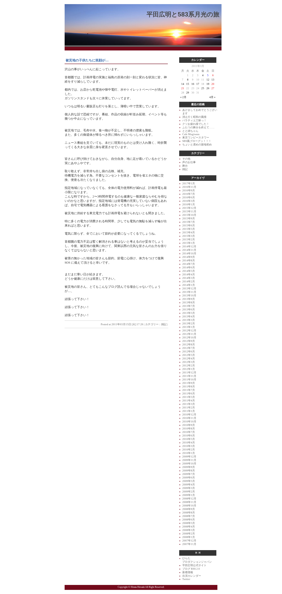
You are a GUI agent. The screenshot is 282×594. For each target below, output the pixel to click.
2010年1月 (188, 453)
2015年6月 (188, 225)
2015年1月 (188, 243)
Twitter (186, 579)
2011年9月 (188, 383)
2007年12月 (189, 540)
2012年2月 (188, 365)
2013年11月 (189, 292)
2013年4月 (188, 316)
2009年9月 (188, 467)
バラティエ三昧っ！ (194, 120)
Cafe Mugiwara (190, 134)
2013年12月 (189, 288)
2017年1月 (188, 183)
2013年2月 (188, 323)
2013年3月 (188, 320)
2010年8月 (188, 428)
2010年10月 (189, 421)
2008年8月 (188, 512)
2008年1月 (188, 537)
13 (212, 79)
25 (202, 88)
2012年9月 (188, 341)
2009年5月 (188, 481)
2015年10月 (189, 215)
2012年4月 (188, 358)
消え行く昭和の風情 (194, 117)
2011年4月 (188, 400)
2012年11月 (189, 334)
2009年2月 (188, 491)
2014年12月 (189, 246)
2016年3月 (188, 201)
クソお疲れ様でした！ (195, 124)
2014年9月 (188, 257)
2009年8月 (188, 470)
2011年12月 (189, 372)
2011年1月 (188, 411)
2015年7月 (188, 222)
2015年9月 (188, 218)
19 (207, 84)
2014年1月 (188, 285)
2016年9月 (188, 190)
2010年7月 (188, 432)
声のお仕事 (189, 162)
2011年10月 (189, 379)
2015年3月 (188, 236)
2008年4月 (188, 526)
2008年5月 (188, 523)
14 (182, 84)
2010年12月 (189, 414)
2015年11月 (189, 211)
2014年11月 (189, 250)
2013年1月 (188, 327)
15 (187, 84)
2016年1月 (188, 204)
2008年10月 (189, 505)
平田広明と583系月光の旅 (183, 14)
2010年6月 (188, 435)
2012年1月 (188, 369)
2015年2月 (188, 239)
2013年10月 (189, 295)
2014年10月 (189, 253)
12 (207, 79)
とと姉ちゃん (190, 131)
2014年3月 (188, 278)
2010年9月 (188, 425)
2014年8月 (188, 260)
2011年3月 (188, 404)
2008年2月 (188, 533)
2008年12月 (189, 498)
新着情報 (187, 572)
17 (197, 84)
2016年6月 (188, 197)
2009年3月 (188, 488)
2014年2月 (188, 281)
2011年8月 (188, 386)
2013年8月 (188, 302)
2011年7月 (188, 390)
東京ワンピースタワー (195, 137)
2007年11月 (189, 544)
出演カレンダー (191, 575)
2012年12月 (189, 330)
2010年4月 (188, 442)
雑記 (164, 324)
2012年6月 (188, 351)
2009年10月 (189, 463)
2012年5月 (188, 355)
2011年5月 (188, 397)
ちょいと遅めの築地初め (197, 144)
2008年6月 (188, 519)
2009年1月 (188, 495)
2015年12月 (189, 208)
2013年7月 (188, 306)
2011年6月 (188, 393)
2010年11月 (189, 418)
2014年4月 (188, 274)
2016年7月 (188, 194)
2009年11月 (189, 460)
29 (187, 92)
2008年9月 (188, 509)
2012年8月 (188, 344)
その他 (186, 158)
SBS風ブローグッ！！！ (196, 141)
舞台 (185, 165)
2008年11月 (189, 502)
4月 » (212, 97)
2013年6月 (188, 309)
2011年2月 (188, 407)
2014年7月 (188, 264)
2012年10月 (189, 337)
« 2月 (183, 97)
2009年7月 (188, 474)
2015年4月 (188, 232)
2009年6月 (188, 477)
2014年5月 (188, 271)
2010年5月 (188, 439)
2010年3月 (188, 446)
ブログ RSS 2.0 (191, 568)
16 (192, 84)
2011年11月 (189, 376)
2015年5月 (188, 229)
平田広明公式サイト (194, 565)
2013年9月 (188, 299)
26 (207, 88)
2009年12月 (189, 456)
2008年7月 (188, 516)
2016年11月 (189, 187)
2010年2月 (188, 449)
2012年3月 (188, 362)
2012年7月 (188, 348)
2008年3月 (188, 530)
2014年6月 (188, 267)
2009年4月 (188, 484)
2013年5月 (188, 313)
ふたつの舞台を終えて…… (198, 127)
